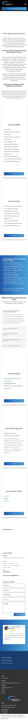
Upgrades (6, 501)
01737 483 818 (6, 572)
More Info (22, 717)
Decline (6, 718)
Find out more (14, 463)
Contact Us (14, 173)
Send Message (19, 614)
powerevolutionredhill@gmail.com (11, 575)
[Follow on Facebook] (2, 712)
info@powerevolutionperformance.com (10, 683)
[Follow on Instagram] (6, 712)
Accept (2, 718)
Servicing (6, 496)
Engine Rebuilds (8, 381)
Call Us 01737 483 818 (14, 8)
